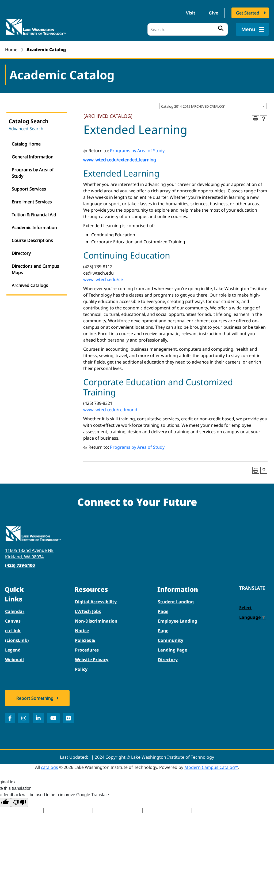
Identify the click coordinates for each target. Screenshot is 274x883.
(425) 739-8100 (20, 565)
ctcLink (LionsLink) (17, 635)
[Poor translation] (19, 802)
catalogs (49, 767)
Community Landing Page (172, 645)
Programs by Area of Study (33, 173)
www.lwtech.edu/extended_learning (119, 160)
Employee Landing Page (177, 626)
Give (213, 13)
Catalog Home (26, 144)
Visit (190, 13)
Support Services (29, 189)
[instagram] (23, 718)
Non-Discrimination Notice (96, 626)
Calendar (14, 611)
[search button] (220, 28)
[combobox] (213, 106)
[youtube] (53, 718)
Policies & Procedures (87, 645)
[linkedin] (38, 718)
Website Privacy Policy (91, 664)
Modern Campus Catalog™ (211, 767)
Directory (21, 253)
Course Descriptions (32, 240)
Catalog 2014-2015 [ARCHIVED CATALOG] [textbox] (193, 106)
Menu (249, 29)
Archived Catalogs (30, 285)
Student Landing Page (176, 606)
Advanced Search (26, 129)
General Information (33, 157)
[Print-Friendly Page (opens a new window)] (255, 118)
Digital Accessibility (96, 602)
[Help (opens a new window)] (263, 118)
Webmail (14, 660)
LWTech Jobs (88, 611)
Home (11, 50)
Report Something (35, 698)
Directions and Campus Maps (35, 269)
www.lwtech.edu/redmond (110, 410)
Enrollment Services (32, 202)
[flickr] (68, 718)
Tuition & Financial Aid (34, 215)
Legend (13, 650)
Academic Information (34, 227)
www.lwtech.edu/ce (103, 279)
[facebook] (10, 718)
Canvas (13, 621)
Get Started (247, 13)
